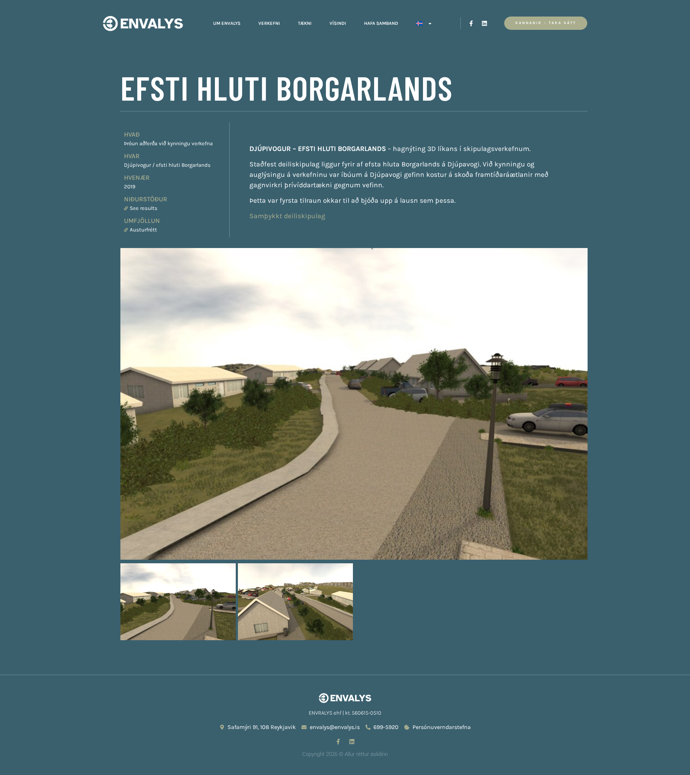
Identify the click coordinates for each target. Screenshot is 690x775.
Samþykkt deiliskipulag (287, 216)
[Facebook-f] (471, 23)
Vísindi (338, 23)
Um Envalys (226, 23)
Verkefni (269, 23)
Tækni (305, 23)
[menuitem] (424, 23)
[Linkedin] (484, 23)
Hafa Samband (381, 23)
